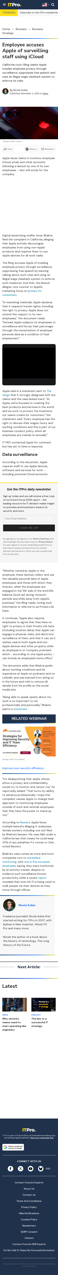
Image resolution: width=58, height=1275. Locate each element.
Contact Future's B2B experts (29, 1244)
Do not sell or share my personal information (29, 1250)
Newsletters (29, 1225)
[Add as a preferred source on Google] (13, 1147)
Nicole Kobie (20, 90)
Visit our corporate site (42, 1138)
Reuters (25, 822)
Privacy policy (29, 1207)
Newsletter (49, 149)
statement (20, 709)
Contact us (29, 1194)
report (42, 878)
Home (6, 29)
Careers (29, 1238)
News (45, 93)
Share (10, 149)
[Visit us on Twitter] (20, 1168)
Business (21, 29)
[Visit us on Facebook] (10, 1168)
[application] (29, 363)
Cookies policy (29, 1219)
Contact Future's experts (29, 1182)
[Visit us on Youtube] (30, 1168)
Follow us (33, 149)
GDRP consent (29, 1231)
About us (29, 1188)
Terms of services (41, 538)
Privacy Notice (46, 542)
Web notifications (29, 1213)
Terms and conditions (29, 1201)
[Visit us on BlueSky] (39, 1168)
